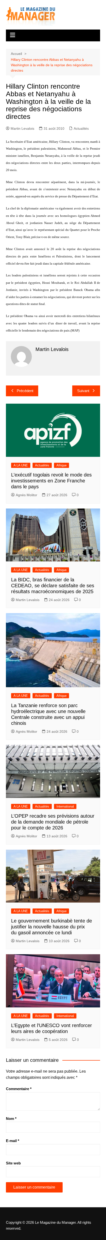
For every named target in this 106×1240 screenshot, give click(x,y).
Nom (11, 1118)
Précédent (25, 391)
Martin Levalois (22, 128)
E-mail (12, 1141)
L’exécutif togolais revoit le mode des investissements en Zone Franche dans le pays (51, 480)
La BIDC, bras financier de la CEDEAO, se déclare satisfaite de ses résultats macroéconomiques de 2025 (52, 585)
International (65, 806)
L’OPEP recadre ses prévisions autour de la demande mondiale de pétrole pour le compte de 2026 (52, 821)
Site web (13, 1163)
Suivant (83, 391)
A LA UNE (21, 465)
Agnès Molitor (26, 495)
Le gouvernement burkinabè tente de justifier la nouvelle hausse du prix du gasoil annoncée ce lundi (51, 926)
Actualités (81, 128)
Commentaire (19, 1089)
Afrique (61, 465)
